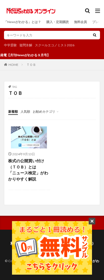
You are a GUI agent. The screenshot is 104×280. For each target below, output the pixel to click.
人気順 (25, 111)
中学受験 (10, 45)
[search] (94, 35)
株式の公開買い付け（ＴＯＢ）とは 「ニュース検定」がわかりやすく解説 (28, 169)
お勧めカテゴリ (44, 111)
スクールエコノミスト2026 (54, 45)
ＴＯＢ (31, 65)
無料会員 (80, 22)
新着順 (13, 111)
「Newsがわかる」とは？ (22, 22)
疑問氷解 (25, 45)
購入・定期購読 (57, 22)
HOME (13, 64)
